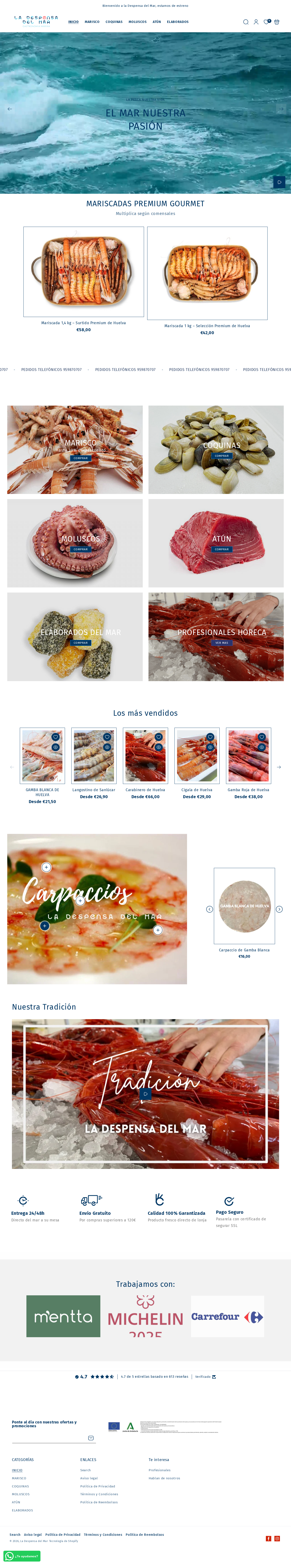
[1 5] (44, 926)
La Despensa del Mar (34, 1541)
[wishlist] (55, 737)
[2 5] (158, 930)
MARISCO (19, 1478)
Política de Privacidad (97, 1486)
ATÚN (16, 1502)
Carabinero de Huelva (145, 756)
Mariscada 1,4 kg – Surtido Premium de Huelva (84, 272)
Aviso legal (89, 1478)
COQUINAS (20, 1486)
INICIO (17, 1470)
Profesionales (160, 1470)
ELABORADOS (22, 1510)
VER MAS (222, 642)
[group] (145, 113)
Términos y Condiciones (99, 1494)
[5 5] (46, 867)
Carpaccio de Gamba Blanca (244, 906)
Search (85, 1470)
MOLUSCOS (20, 1494)
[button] (246, 22)
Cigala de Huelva (197, 756)
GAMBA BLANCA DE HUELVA (42, 756)
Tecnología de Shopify (63, 1541)
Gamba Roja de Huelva (248, 756)
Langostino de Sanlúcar (94, 756)
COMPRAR (81, 458)
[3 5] (80, 901)
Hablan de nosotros (164, 1478)
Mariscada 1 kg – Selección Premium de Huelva (207, 273)
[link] (63, 1316)
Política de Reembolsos (99, 1502)
